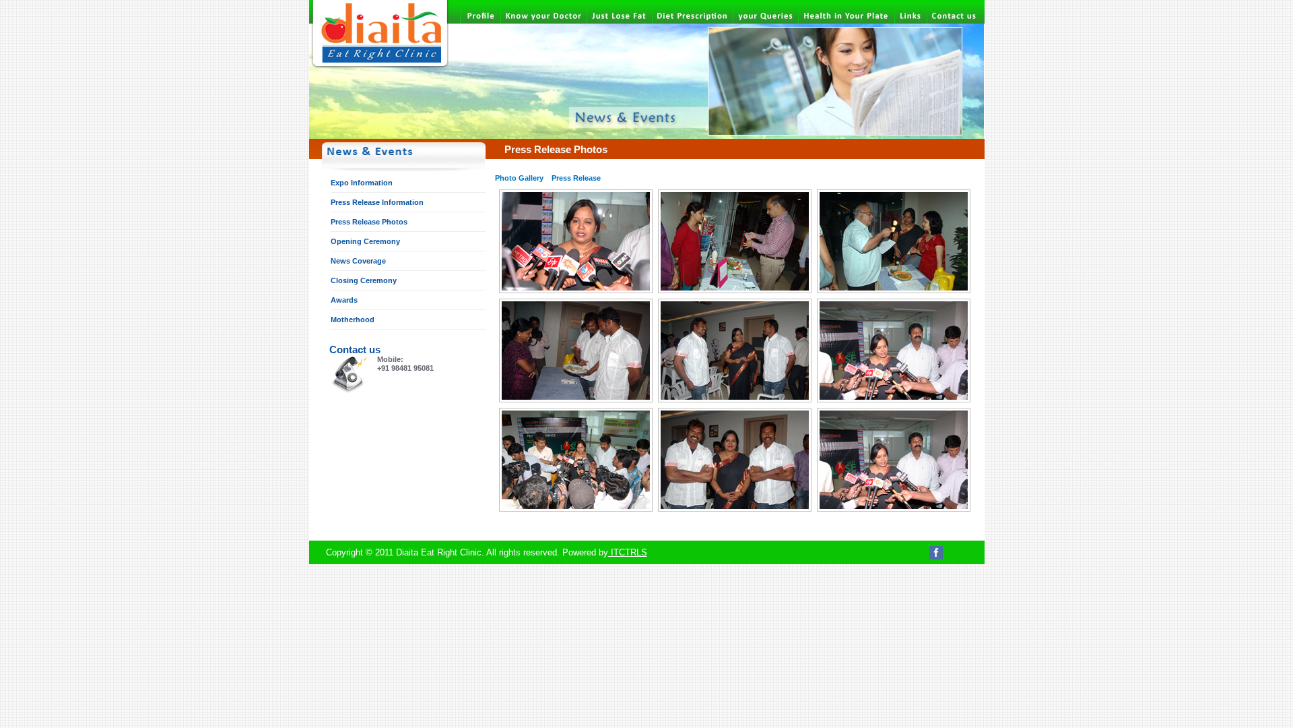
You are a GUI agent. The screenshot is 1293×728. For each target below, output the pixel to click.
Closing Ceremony (364, 280)
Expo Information (362, 183)
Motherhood (352, 319)
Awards (344, 300)
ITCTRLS (627, 552)
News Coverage (358, 261)
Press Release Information (377, 202)
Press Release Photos (369, 222)
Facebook (936, 552)
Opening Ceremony (365, 241)
